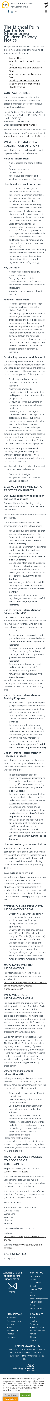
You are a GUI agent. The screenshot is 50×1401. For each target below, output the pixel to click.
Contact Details (16, 58)
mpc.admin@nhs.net (27, 124)
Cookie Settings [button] (11, 1395)
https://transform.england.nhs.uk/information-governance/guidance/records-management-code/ (25, 985)
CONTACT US (36, 1273)
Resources (12, 1337)
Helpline (33, 1321)
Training (10, 1334)
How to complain (17, 87)
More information (37, 1308)
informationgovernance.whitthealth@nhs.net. (25, 136)
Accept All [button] (26, 1395)
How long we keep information (24, 80)
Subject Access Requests (16, 1171)
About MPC (12, 1317)
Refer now (34, 1324)
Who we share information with (24, 83)
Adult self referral (38, 1327)
